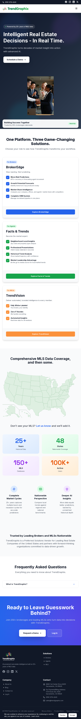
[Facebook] (4, 671)
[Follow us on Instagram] (70, 2)
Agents (48, 661)
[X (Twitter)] (16, 671)
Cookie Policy (59, 711)
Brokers (48, 658)
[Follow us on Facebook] (66, 2)
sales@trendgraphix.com (54, 700)
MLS (47, 664)
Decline (62, 715)
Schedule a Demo (15, 60)
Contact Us (9, 691)
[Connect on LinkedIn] (74, 2)
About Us (8, 684)
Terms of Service (72, 711)
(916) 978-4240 (10, 2)
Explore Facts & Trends (40, 276)
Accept (72, 715)
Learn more (35, 716)
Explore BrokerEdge (40, 212)
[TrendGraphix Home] (16, 8)
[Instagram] (8, 671)
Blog (6, 687)
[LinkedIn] (12, 671)
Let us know (43, 425)
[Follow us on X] (77, 2)
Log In (54, 633)
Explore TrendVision (40, 334)
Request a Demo (31, 633)
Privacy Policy (47, 711)
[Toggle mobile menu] (76, 8)
